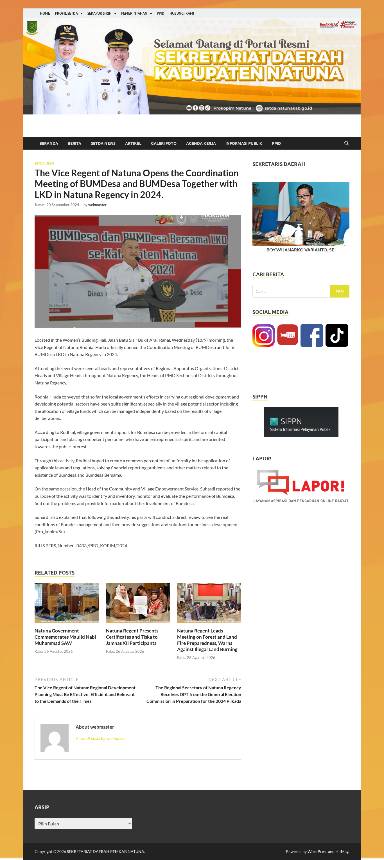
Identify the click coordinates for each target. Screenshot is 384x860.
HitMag (342, 851)
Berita (74, 143)
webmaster (97, 204)
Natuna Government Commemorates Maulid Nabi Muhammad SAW (65, 637)
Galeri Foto (164, 143)
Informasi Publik (243, 143)
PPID (160, 13)
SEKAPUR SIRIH (99, 13)
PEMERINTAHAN (134, 13)
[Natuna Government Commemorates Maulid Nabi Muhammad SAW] (67, 604)
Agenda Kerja (201, 143)
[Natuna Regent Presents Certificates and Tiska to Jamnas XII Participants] (138, 604)
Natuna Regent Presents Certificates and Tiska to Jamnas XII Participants (132, 637)
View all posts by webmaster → (104, 738)
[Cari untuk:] (300, 291)
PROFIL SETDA (66, 13)
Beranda (48, 143)
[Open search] (346, 143)
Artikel (133, 143)
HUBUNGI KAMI (182, 13)
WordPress (317, 851)
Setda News (103, 143)
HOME (45, 13)
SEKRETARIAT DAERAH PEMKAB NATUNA (105, 851)
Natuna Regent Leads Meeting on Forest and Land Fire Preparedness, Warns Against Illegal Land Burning (207, 640)
